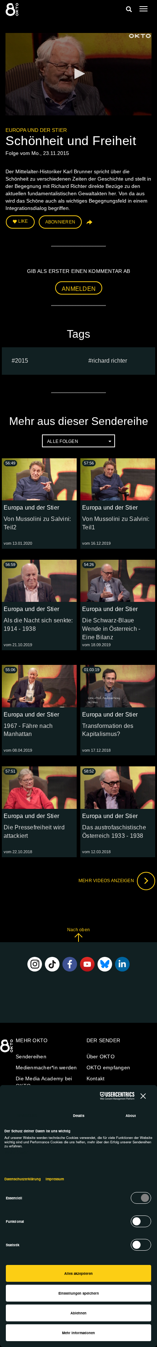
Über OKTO (101, 1056)
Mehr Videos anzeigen (106, 880)
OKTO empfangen (108, 1067)
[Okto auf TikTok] (52, 964)
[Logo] (140, 36)
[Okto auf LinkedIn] (122, 964)
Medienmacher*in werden (46, 1067)
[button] (78, 74)
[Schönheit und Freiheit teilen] (88, 225)
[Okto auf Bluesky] (104, 964)
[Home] (7, 1048)
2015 (21, 361)
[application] (78, 74)
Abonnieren (60, 222)
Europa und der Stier (36, 130)
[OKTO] (12, 9)
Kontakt (96, 1078)
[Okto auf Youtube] (87, 964)
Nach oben (78, 929)
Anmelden (79, 289)
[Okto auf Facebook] (69, 964)
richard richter (109, 361)
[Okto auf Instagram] (34, 964)
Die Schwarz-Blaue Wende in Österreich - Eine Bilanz (111, 628)
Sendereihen (31, 1056)
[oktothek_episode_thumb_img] (39, 479)
